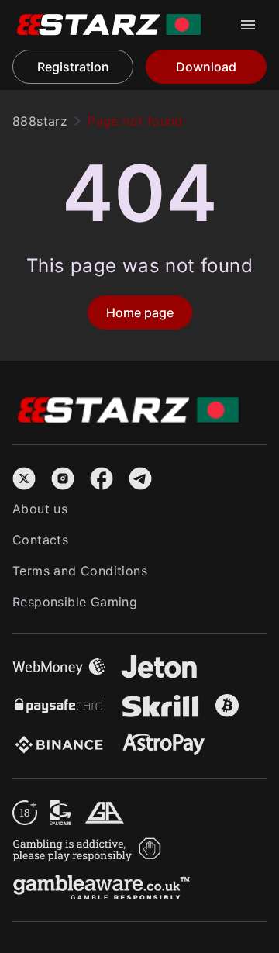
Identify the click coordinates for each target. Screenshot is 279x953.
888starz (39, 121)
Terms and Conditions (79, 570)
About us (39, 508)
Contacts (40, 539)
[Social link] (24, 476)
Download (206, 66)
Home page (140, 312)
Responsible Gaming (74, 601)
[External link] (24, 809)
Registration (73, 66)
